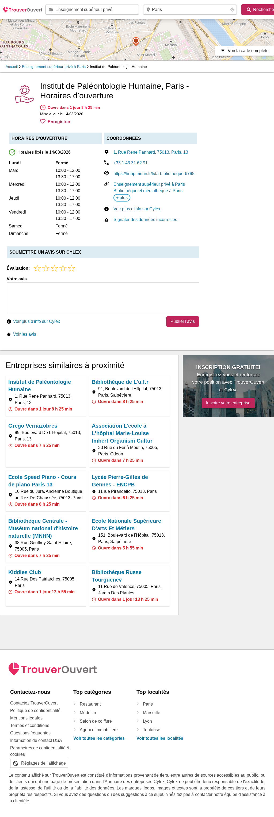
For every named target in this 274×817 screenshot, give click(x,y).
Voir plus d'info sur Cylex (136, 209)
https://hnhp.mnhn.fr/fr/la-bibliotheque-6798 (154, 173)
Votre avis (17, 279)
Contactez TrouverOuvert (34, 703)
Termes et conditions (29, 725)
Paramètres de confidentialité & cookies (40, 751)
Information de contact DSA (36, 740)
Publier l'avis (182, 321)
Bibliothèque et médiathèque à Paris (147, 190)
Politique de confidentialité (35, 710)
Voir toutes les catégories (99, 738)
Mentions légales (26, 718)
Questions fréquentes (30, 733)
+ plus (122, 197)
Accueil (12, 66)
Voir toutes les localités (159, 738)
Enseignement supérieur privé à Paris (54, 66)
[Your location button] (232, 9)
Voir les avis (24, 334)
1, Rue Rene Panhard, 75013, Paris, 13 (150, 152)
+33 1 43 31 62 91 (130, 163)
